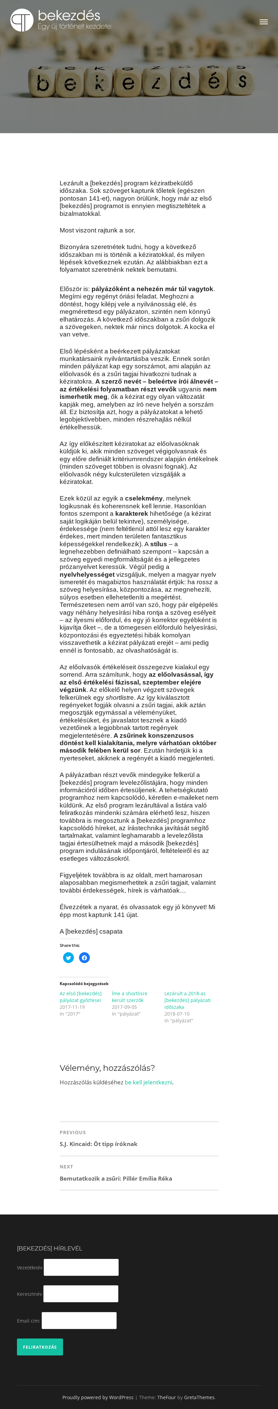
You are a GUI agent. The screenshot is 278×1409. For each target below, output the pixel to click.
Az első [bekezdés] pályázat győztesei (81, 996)
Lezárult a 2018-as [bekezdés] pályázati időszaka (187, 1000)
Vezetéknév (29, 1267)
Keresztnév (29, 1294)
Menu (264, 21)
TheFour (166, 1397)
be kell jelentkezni (148, 1082)
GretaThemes (199, 1397)
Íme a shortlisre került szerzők (129, 996)
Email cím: (28, 1320)
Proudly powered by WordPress (98, 1397)
